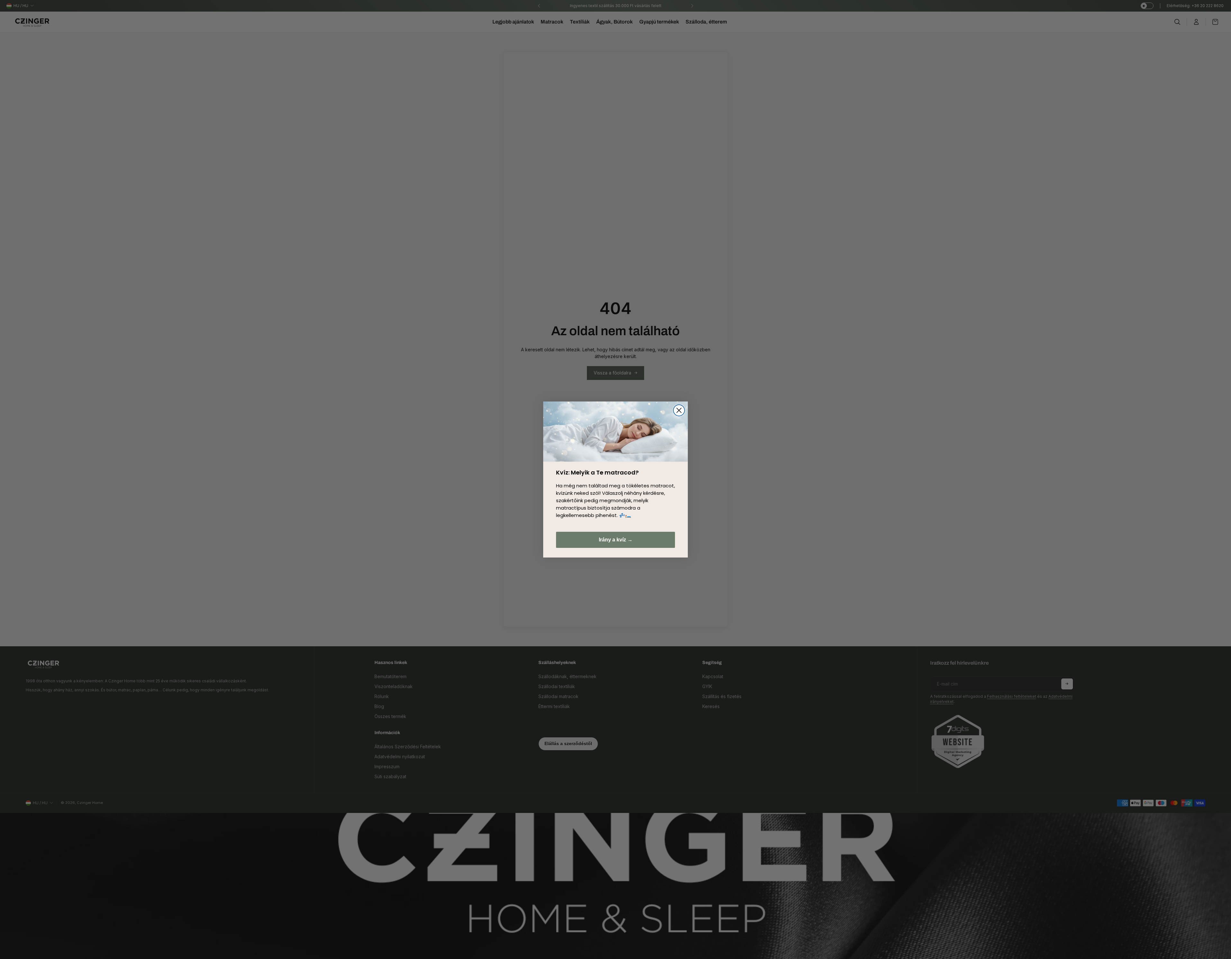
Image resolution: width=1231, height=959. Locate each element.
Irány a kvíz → (616, 539)
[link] (615, 431)
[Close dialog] (679, 410)
